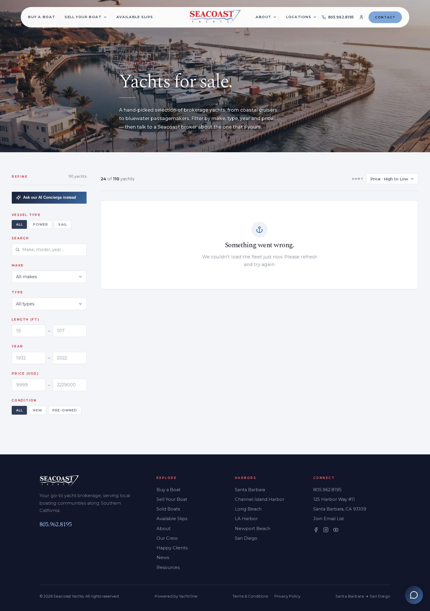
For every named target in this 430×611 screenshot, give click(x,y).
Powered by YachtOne (176, 596)
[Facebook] (316, 529)
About (263, 17)
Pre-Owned (64, 410)
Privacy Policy (287, 596)
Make (18, 265)
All (19, 224)
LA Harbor (246, 518)
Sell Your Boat (171, 499)
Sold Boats (168, 509)
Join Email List (328, 518)
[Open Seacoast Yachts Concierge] (414, 595)
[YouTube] (335, 529)
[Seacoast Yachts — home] (215, 17)
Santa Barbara (250, 489)
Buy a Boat (168, 489)
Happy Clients (172, 548)
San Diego (246, 538)
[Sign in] (361, 17)
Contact (385, 17)
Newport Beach (252, 528)
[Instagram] (325, 529)
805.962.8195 (55, 524)
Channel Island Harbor (259, 499)
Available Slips (171, 518)
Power (40, 224)
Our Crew (167, 538)
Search (20, 238)
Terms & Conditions (250, 596)
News (162, 557)
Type (17, 292)
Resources (168, 567)
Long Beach (248, 509)
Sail (62, 224)
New (37, 410)
